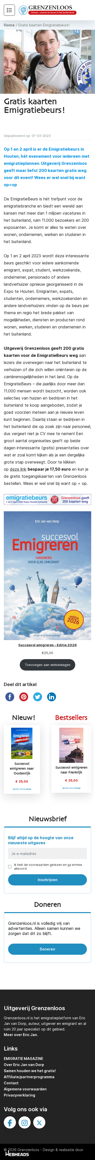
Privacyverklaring (19, 1095)
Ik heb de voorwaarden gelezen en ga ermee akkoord (48, 866)
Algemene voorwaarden (25, 1089)
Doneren (47, 949)
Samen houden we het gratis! (30, 1071)
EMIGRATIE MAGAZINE (23, 1058)
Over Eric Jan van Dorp (24, 1064)
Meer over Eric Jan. (21, 1034)
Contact (11, 1083)
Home (9, 25)
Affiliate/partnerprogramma (29, 1077)
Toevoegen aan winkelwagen (47, 665)
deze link (18, 469)
